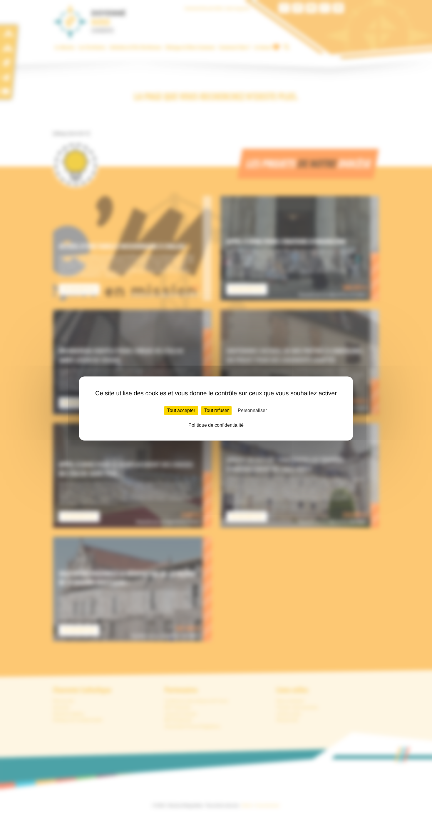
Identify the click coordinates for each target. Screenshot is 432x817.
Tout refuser (216, 410)
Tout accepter (181, 410)
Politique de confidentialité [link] (216, 425)
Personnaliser (252, 410)
